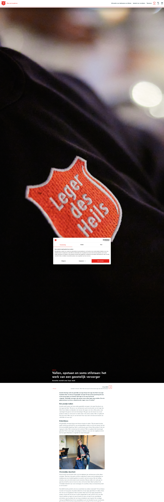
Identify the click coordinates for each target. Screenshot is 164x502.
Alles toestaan (100, 260)
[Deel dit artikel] (110, 387)
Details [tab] (82, 244)
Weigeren (63, 260)
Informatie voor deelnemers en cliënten (121, 3)
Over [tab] (101, 244)
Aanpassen (81, 260)
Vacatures (149, 3)
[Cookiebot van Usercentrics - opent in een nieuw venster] (103, 240)
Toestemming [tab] (63, 244)
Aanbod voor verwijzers (139, 3)
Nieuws (54, 388)
